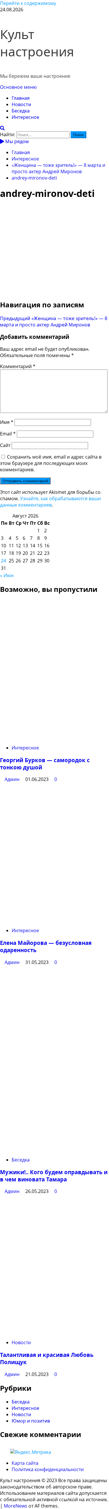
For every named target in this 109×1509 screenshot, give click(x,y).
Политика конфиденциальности (48, 1469)
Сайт (5, 445)
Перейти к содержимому (28, 3)
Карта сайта (25, 1463)
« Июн (7, 575)
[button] (18, 87)
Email (8, 434)
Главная (21, 98)
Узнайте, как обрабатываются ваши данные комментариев (50, 501)
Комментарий (17, 366)
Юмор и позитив (31, 1421)
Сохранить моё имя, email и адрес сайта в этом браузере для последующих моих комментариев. (50, 463)
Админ (13, 779)
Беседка (21, 111)
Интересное (25, 117)
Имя (6, 422)
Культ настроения (37, 42)
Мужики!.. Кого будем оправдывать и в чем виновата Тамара (54, 1175)
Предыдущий (53, 321)
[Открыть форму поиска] (2, 128)
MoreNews (15, 1506)
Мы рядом (16, 141)
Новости (21, 104)
